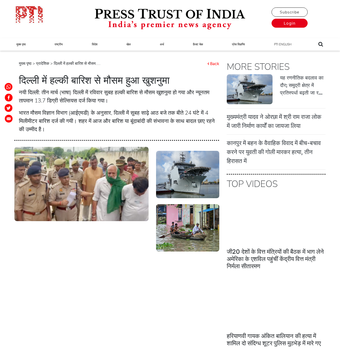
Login (289, 23)
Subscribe (289, 12)
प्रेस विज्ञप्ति (238, 44)
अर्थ (162, 44)
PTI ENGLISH (282, 44)
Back (214, 63)
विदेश (95, 44)
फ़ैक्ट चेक (198, 44)
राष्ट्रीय (59, 44)
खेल (128, 44)
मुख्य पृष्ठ (21, 44)
